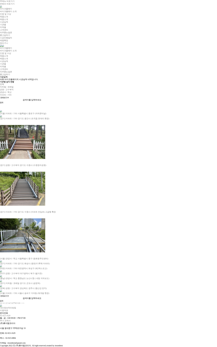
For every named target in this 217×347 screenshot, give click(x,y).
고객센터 (4, 30)
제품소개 (4, 17)
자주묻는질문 (6, 32)
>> (23, 303)
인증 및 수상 (5, 14)
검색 (1, 102)
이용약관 (4, 310)
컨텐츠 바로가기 (7, 4)
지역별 (3, 27)
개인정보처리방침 (8, 308)
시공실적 (4, 22)
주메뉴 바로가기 (7, 1)
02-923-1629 (5, 316)
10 (19, 303)
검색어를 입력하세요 (32, 100)
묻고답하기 (5, 35)
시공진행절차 (6, 38)
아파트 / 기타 (6, 95)
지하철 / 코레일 (7, 87)
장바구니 (4, 43)
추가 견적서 (5, 321)
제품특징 (4, 40)
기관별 (3, 25)
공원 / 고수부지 (7, 89)
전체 (2, 84)
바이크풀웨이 (6, 9)
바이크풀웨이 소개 (8, 11)
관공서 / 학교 (6, 92)
